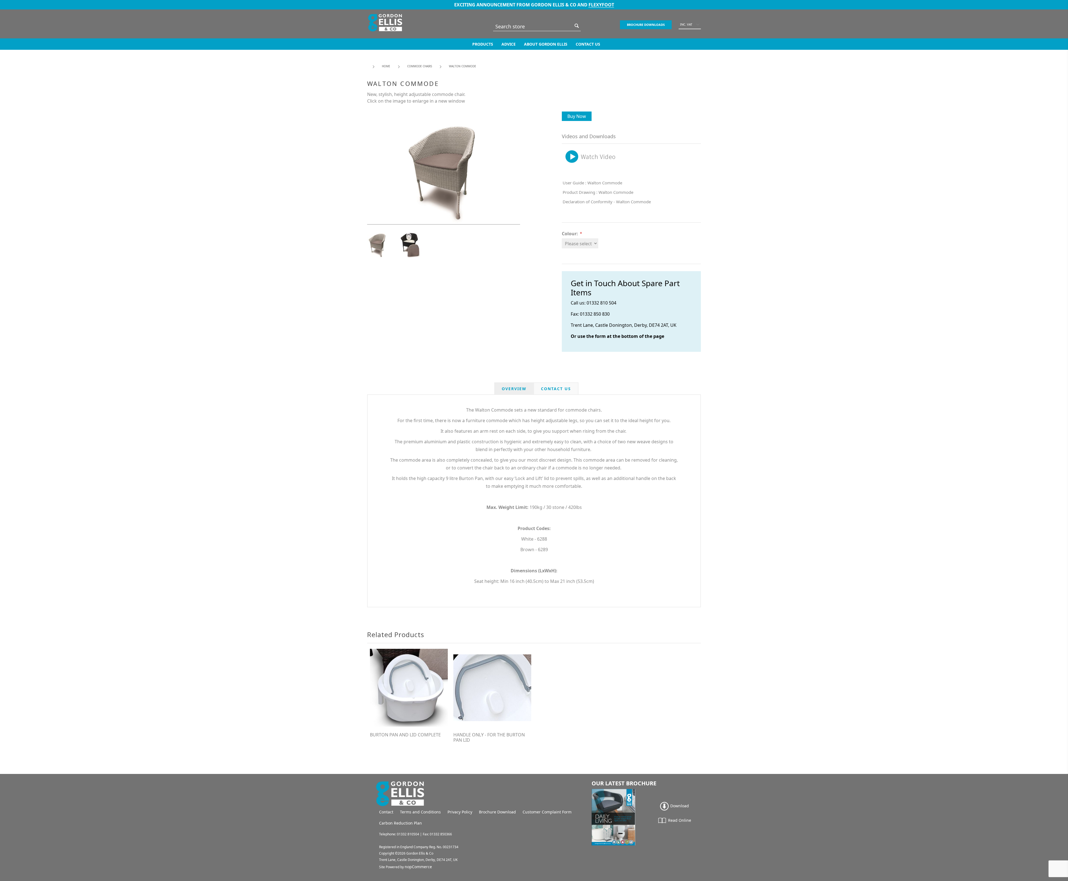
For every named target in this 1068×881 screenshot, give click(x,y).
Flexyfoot (601, 5)
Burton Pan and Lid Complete (405, 735)
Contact (386, 812)
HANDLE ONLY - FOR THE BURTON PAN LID (489, 737)
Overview (514, 388)
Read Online (679, 820)
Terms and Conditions (420, 812)
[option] (383, 244)
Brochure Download (497, 812)
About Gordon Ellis (545, 44)
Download (679, 805)
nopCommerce (418, 866)
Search (576, 26)
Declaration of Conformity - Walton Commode (607, 201)
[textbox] (532, 26)
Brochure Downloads (646, 25)
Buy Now (576, 116)
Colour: (570, 234)
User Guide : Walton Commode (592, 182)
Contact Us (588, 44)
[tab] (514, 388)
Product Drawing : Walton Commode (598, 192)
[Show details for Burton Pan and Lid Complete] (409, 688)
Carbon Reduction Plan (400, 823)
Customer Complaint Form (547, 812)
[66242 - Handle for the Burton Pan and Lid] (492, 688)
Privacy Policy (460, 812)
